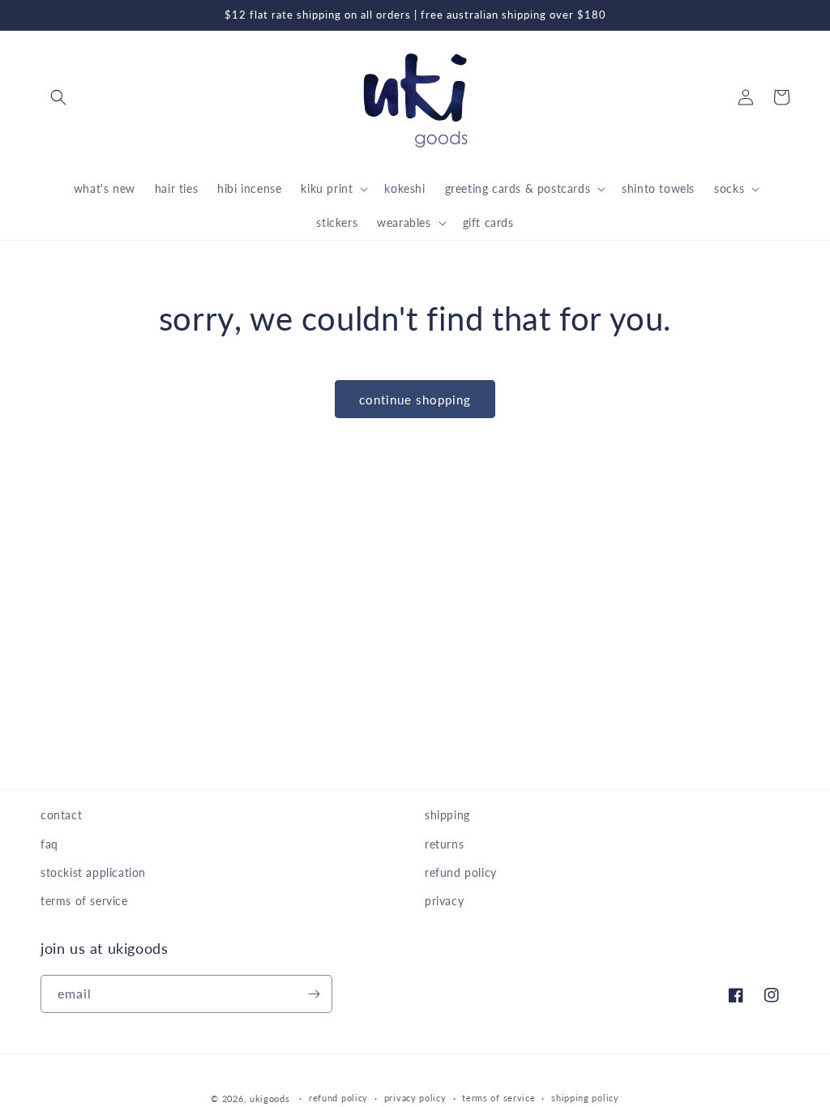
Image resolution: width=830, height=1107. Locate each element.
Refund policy (338, 1097)
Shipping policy (585, 1097)
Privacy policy (415, 1097)
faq (49, 844)
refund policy (461, 872)
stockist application (93, 872)
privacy (444, 901)
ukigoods (270, 1098)
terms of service (84, 901)
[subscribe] (314, 994)
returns (444, 844)
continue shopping (415, 399)
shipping (447, 815)
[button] (58, 97)
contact (61, 815)
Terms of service (498, 1097)
